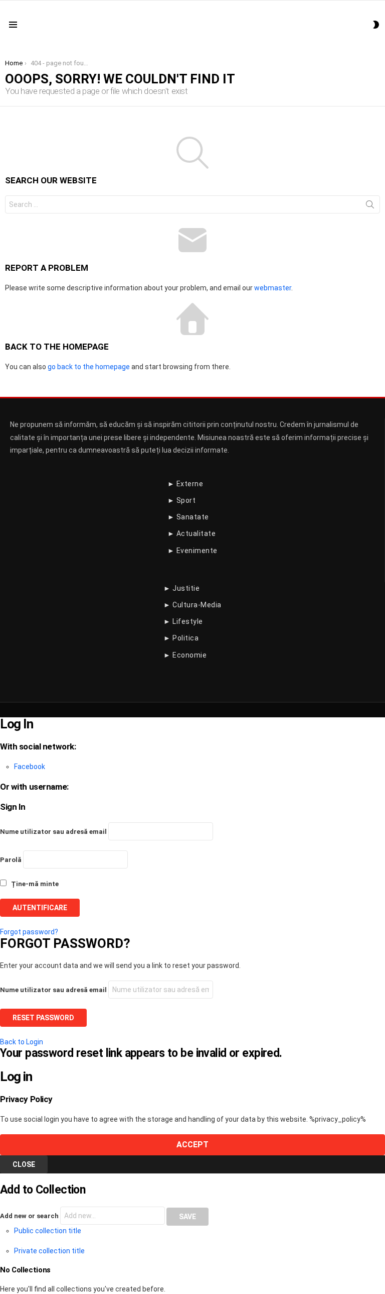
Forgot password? (29, 932)
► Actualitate (191, 533)
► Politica (181, 638)
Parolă (11, 860)
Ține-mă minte (34, 884)
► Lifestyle (183, 621)
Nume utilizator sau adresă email (53, 831)
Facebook (29, 767)
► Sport (181, 500)
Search (370, 206)
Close (24, 1164)
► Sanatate (188, 517)
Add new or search (30, 1216)
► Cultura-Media (192, 605)
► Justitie (181, 588)
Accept (192, 1144)
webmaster (272, 288)
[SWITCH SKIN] (376, 25)
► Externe (185, 484)
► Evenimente (192, 551)
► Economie (185, 655)
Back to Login (21, 1042)
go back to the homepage (89, 367)
